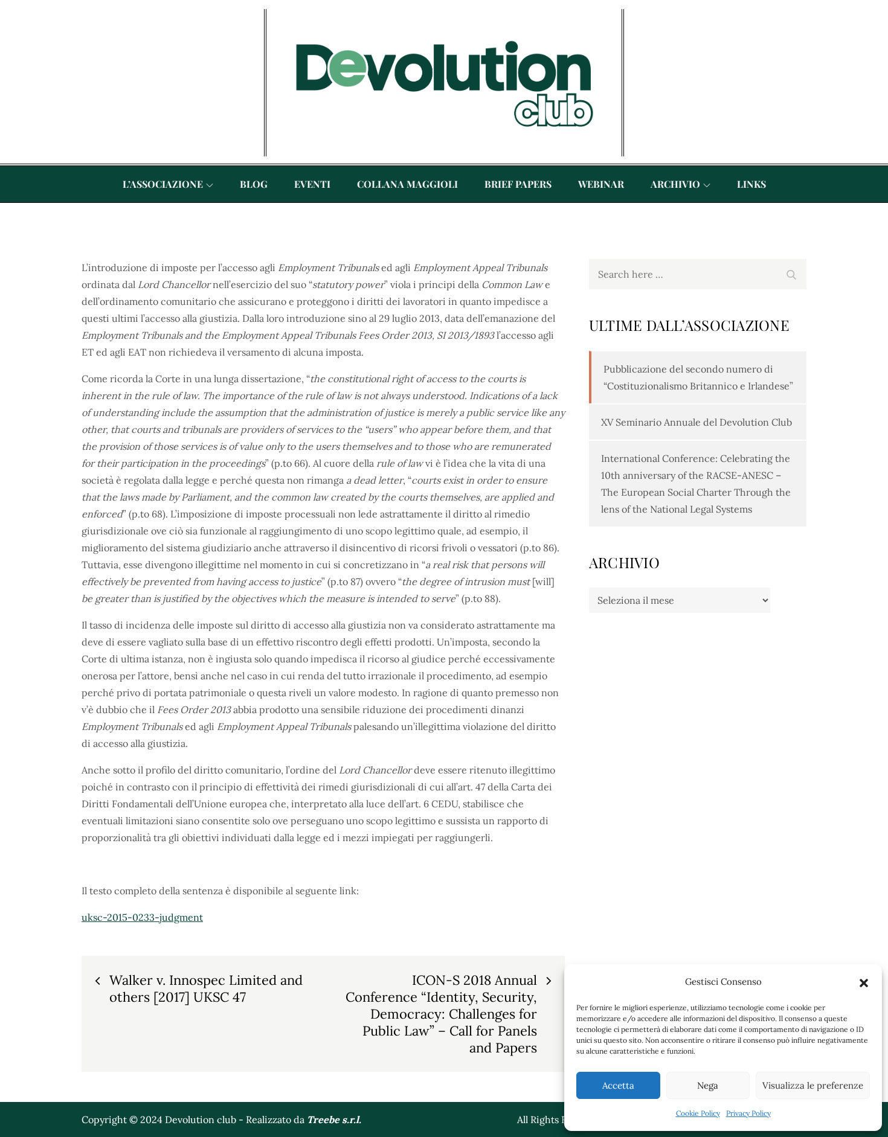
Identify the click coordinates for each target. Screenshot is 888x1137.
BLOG (254, 184)
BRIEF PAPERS (518, 184)
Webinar (601, 184)
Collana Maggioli (407, 184)
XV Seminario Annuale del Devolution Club (696, 422)
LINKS (751, 184)
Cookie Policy (698, 1113)
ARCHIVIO (675, 184)
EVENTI (312, 184)
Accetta (618, 1085)
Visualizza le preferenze (812, 1085)
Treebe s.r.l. (334, 1119)
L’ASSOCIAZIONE (163, 184)
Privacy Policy (748, 1113)
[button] (864, 982)
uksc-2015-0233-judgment (142, 917)
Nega (707, 1085)
